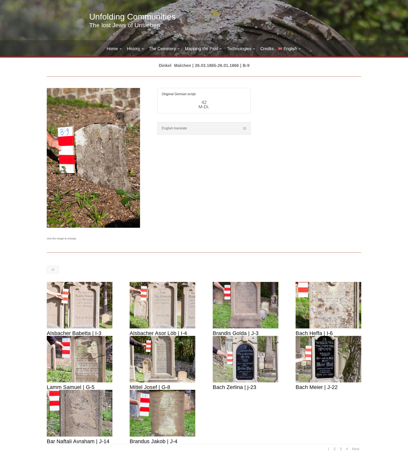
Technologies (239, 49)
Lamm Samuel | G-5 (71, 387)
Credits (267, 49)
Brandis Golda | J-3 (236, 333)
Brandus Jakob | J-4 (153, 441)
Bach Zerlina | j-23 (234, 387)
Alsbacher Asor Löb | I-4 (158, 333)
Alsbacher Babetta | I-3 (74, 333)
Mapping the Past (201, 49)
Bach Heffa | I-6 (314, 333)
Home (112, 49)
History (133, 49)
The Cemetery (162, 49)
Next (355, 449)
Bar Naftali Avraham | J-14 (78, 441)
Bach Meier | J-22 (317, 387)
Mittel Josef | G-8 (150, 387)
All (52, 269)
